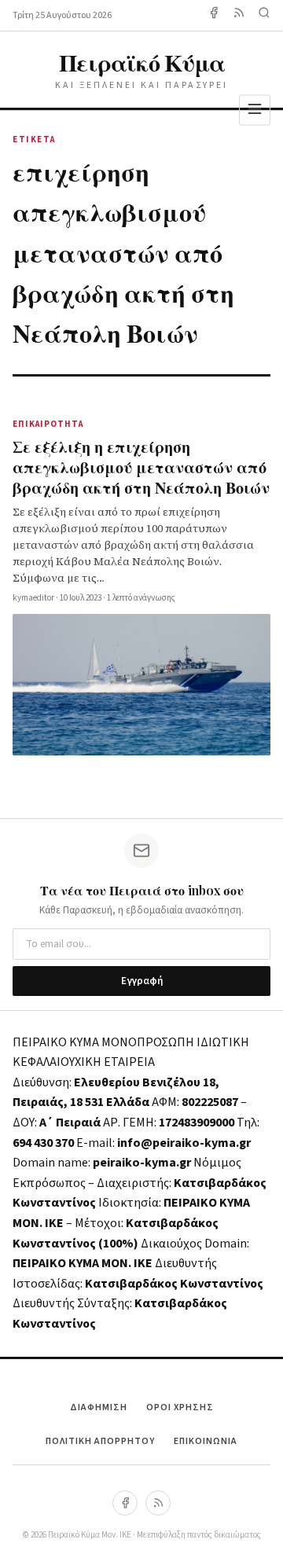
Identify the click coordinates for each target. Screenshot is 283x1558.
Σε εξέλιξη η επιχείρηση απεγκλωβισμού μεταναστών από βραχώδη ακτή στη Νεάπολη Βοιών (141, 466)
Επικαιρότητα (48, 424)
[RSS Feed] (239, 15)
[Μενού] (254, 109)
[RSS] (158, 1503)
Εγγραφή (142, 981)
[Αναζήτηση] (264, 15)
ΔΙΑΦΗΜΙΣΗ (98, 1407)
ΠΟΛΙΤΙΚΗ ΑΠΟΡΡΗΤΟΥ (100, 1441)
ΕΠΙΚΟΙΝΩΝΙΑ (205, 1441)
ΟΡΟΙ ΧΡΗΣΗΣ (180, 1407)
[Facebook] (214, 15)
